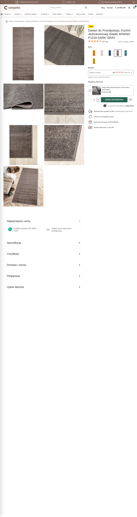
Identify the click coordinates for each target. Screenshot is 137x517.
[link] (94, 53)
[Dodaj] (98, 100)
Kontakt (110, 8)
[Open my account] (129, 7)
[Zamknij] (134, 2)
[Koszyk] (134, 7)
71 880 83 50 (129, 106)
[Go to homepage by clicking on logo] (12, 7)
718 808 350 (121, 8)
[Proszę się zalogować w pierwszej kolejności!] (130, 99)
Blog (103, 8)
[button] (86, 7)
